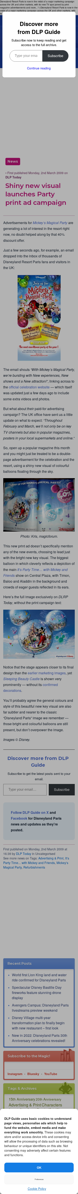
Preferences (39, 1179)
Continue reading (39, 68)
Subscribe (55, 55)
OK (39, 1167)
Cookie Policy (37, 1188)
